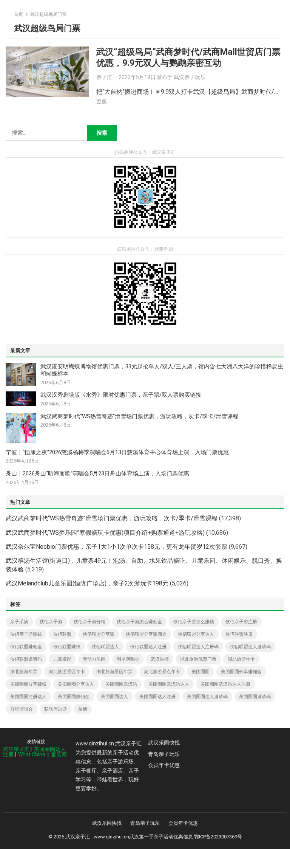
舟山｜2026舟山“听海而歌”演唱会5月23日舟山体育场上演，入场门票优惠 (97, 473)
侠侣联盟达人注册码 (198, 646)
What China (31, 754)
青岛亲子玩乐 (164, 754)
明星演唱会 (128, 659)
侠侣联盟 (62, 634)
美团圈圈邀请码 (255, 696)
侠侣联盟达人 (105, 646)
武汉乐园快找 (164, 743)
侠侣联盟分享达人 (196, 634)
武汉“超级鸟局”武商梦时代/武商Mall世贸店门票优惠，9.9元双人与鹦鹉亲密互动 (188, 57)
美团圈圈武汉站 (121, 684)
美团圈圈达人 (114, 696)
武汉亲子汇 (16, 749)
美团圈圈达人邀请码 (207, 696)
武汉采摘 (160, 659)
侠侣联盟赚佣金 (26, 646)
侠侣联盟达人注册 (148, 646)
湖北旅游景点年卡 (162, 671)
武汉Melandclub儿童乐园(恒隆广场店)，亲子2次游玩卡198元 (87, 583)
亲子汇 (104, 77)
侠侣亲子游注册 (241, 621)
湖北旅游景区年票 (114, 671)
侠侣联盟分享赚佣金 (146, 634)
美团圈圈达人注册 (157, 696)
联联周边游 (55, 709)
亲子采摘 (19, 621)
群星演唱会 (21, 709)
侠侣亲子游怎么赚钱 (193, 621)
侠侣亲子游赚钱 (26, 634)
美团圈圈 (200, 671)
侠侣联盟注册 (239, 634)
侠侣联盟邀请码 (26, 659)
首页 (18, 14)
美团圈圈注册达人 (28, 696)
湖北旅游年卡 (241, 659)
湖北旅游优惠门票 (198, 659)
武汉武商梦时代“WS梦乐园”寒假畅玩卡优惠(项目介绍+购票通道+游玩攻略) (105, 532)
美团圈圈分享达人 (76, 684)
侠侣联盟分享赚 (98, 634)
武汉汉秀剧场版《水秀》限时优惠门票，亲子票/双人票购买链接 (120, 394)
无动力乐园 (94, 659)
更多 (101, 101)
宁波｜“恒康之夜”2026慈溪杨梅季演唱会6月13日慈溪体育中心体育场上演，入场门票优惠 (117, 452)
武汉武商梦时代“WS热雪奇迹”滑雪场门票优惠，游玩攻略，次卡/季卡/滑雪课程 (139, 416)
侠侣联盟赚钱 (66, 646)
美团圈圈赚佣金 (73, 696)
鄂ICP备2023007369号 (218, 837)
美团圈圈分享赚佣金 (241, 671)
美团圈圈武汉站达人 (168, 684)
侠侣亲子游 (51, 621)
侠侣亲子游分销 (89, 621)
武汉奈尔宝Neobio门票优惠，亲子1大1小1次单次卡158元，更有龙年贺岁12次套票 (116, 546)
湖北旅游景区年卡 (67, 671)
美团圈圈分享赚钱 (28, 684)
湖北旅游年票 (23, 671)
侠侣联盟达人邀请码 (250, 646)
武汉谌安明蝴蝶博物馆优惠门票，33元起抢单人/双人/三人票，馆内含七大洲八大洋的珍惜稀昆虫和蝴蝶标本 (161, 370)
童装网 (59, 754)
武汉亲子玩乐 (189, 77)
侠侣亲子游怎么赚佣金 (139, 621)
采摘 (82, 709)
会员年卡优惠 (164, 765)
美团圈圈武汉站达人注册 (225, 684)
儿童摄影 (62, 659)
